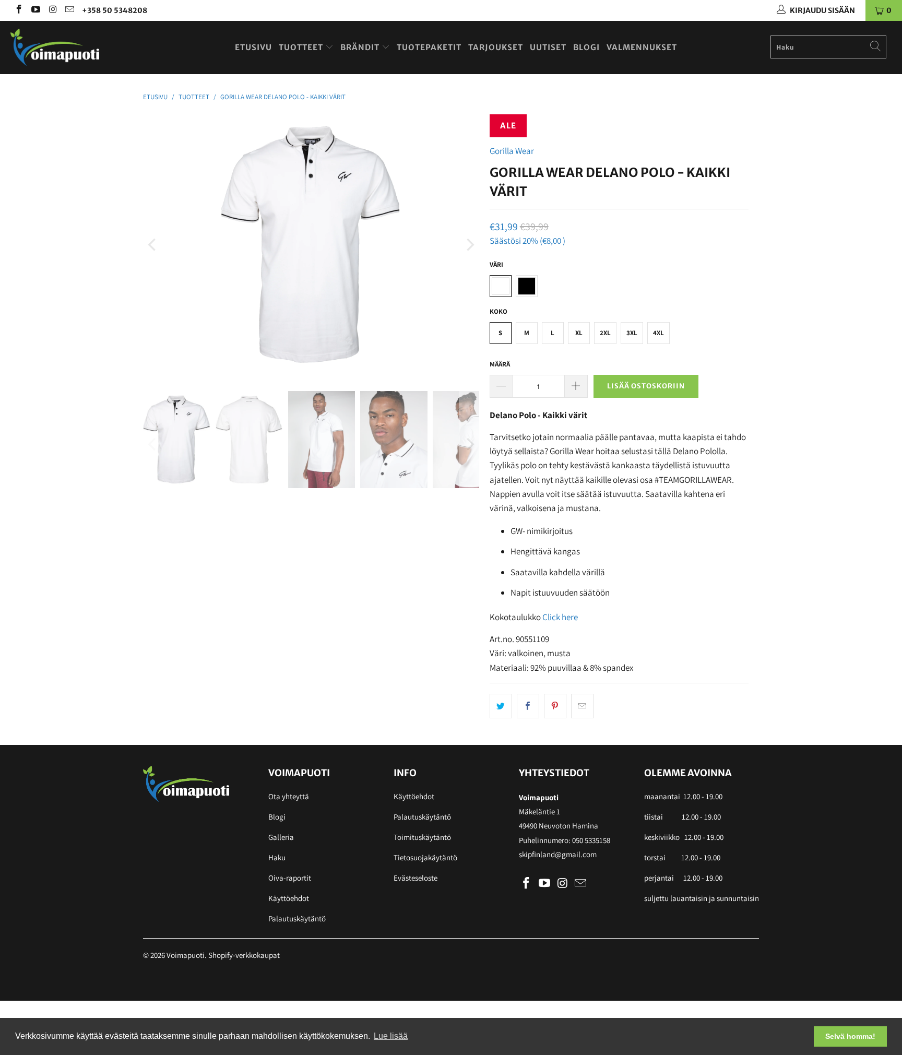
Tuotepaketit (429, 47)
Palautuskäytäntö (297, 918)
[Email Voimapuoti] (69, 10)
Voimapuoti (186, 955)
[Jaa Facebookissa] (528, 706)
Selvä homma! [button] (850, 1036)
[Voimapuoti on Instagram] (52, 10)
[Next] (469, 244)
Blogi (586, 47)
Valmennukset (642, 47)
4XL (658, 332)
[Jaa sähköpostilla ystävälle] (582, 706)
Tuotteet (302, 47)
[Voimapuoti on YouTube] (35, 10)
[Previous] (153, 244)
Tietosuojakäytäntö (425, 857)
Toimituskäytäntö (422, 837)
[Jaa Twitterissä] (501, 706)
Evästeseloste (415, 878)
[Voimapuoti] (77, 47)
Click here (560, 617)
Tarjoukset (495, 47)
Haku (277, 857)
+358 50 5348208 (114, 10)
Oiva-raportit (289, 878)
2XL (605, 332)
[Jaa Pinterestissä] (555, 706)
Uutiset (548, 47)
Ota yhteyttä (288, 796)
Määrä (500, 364)
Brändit (361, 47)
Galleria (281, 837)
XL (579, 332)
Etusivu (253, 47)
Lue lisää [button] (391, 1036)
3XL (631, 332)
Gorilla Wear (512, 151)
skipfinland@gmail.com (558, 854)
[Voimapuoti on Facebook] (18, 10)
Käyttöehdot (288, 898)
